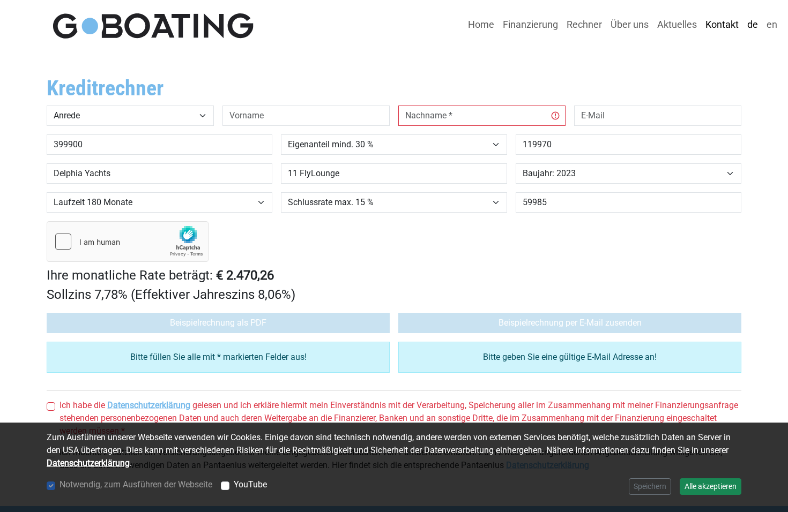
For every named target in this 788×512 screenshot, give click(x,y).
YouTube (250, 484)
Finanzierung (530, 24)
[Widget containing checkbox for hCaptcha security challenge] (128, 241)
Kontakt (722, 24)
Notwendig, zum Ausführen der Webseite (136, 484)
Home (481, 24)
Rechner (584, 24)
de (752, 24)
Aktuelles (677, 24)
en (772, 24)
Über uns (630, 24)
